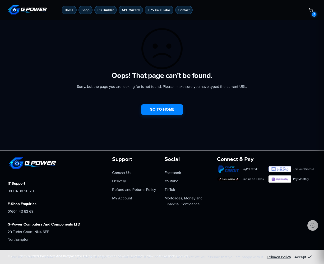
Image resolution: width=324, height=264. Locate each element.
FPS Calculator (159, 10)
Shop (86, 10)
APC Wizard (130, 10)
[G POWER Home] (32, 10)
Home (69, 10)
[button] (311, 10)
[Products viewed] (312, 225)
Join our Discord (303, 169)
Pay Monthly (301, 179)
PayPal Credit (250, 169)
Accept (300, 257)
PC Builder (105, 10)
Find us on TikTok (253, 179)
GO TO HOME (162, 109)
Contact (184, 10)
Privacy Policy (279, 257)
